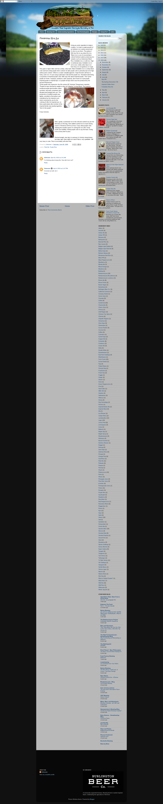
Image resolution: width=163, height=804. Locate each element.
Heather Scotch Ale (112, 177)
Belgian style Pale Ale (104, 248)
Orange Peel (102, 456)
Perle (100, 474)
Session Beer (102, 528)
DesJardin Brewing (106, 741)
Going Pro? (104, 32)
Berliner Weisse (103, 253)
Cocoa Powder (102, 327)
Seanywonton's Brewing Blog (109, 709)
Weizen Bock (102, 574)
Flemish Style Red (111, 119)
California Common (104, 291)
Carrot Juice (102, 296)
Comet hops (102, 336)
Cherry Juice (102, 307)
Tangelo (100, 551)
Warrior (100, 571)
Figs (99, 364)
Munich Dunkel (102, 440)
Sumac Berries (102, 546)
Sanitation (101, 522)
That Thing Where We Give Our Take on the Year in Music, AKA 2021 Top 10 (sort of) (110, 629)
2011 (102, 55)
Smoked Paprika (103, 535)
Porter (100, 488)
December (105, 62)
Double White (102, 350)
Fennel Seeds (102, 361)
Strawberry (101, 542)
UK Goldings (102, 562)
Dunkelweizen (102, 352)
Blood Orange (102, 266)
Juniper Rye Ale (111, 188)
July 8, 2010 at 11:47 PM (60, 168)
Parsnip (100, 467)
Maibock (100, 429)
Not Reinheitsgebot (83, 32)
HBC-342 (101, 391)
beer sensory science (107, 688)
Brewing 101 (51, 32)
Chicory (100, 309)
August (104, 72)
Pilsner (100, 476)
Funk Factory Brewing (107, 656)
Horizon (100, 404)
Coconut (100, 330)
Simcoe (100, 531)
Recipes (94, 32)
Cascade (101, 298)
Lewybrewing (104, 662)
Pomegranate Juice (104, 485)
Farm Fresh (102, 359)
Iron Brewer (101, 413)
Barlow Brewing (105, 668)
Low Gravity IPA (111, 108)
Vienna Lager (102, 569)
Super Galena (102, 549)
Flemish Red (102, 368)
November (105, 65)
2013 (102, 50)
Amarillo (100, 230)
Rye (99, 510)
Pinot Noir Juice (103, 481)
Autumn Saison (104, 697)
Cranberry (101, 343)
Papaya (100, 465)
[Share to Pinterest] (80, 144)
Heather (100, 393)
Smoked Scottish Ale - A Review (109, 677)
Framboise (101, 370)
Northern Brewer (103, 443)
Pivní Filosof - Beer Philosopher (110, 650)
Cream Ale (101, 345)
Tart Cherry (101, 555)
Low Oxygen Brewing (106, 683)
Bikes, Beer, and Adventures (109, 701)
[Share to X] (77, 144)
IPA (99, 411)
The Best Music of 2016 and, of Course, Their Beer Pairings (109, 670)
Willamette (101, 587)
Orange (100, 454)
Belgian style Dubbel (104, 246)
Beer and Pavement (106, 625)
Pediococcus (102, 472)
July (103, 74)
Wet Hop (101, 576)
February (105, 97)
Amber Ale (101, 233)
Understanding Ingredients (66, 32)
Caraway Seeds (103, 294)
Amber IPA (101, 235)
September (105, 69)
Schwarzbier (102, 524)
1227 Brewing (104, 695)
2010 (102, 57)
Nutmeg (100, 447)
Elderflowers (102, 357)
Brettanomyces (102, 273)
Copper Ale (101, 339)
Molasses (101, 438)
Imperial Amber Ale (104, 406)
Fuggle (100, 375)
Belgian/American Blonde (107, 730)
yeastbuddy (104, 723)
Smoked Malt (102, 533)
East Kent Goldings (104, 354)
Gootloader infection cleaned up (109, 621)
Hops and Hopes (105, 729)
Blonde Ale (101, 264)
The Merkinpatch (105, 644)
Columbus (101, 334)
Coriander (101, 341)
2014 (102, 47)
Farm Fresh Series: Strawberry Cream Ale (112, 212)
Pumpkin (101, 490)
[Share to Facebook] (78, 144)
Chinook (100, 316)
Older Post (90, 206)
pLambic (101, 483)
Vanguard (101, 564)
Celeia (100, 300)
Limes (100, 427)
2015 (102, 45)
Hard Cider (101, 388)
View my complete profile (47, 774)
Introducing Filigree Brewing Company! (110, 710)
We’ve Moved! (104, 724)
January (104, 100)
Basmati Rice (102, 242)
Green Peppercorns (104, 384)
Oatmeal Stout (102, 452)
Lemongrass (102, 424)
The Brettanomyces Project (109, 619)
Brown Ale (101, 280)
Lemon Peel (102, 422)
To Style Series (102, 560)
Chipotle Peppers (103, 318)
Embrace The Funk (106, 604)
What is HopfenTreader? (105, 578)
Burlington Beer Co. (104, 289)
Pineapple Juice (103, 479)
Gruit (99, 386)
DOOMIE (102, 645)
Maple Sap (101, 431)
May (103, 90)
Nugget (100, 445)
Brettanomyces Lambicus (106, 278)
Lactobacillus (102, 418)
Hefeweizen (101, 395)
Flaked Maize (102, 366)
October (104, 67)
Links (112, 32)
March (104, 95)
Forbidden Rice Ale (107, 87)
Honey (100, 400)
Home (42, 32)
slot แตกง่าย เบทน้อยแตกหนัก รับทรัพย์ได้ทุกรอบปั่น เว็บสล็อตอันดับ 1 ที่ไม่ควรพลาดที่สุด (110, 613)
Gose (100, 382)
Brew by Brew (104, 744)
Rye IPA (104, 79)
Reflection (103, 657)
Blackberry (101, 262)
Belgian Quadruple (111, 130)
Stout (100, 540)
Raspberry (101, 497)
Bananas (101, 237)
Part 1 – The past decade (107, 606)
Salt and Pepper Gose (112, 142)
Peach (100, 470)
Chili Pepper (102, 312)
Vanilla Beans (102, 567)
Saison (100, 517)
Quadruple (101, 494)
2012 (102, 52)
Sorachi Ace (102, 537)
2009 (102, 60)
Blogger (92, 799)
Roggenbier (101, 506)
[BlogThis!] (75, 144)
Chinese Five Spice (104, 314)
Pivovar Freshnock (106, 735)
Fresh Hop (101, 373)
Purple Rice (53, 147)
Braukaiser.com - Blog (107, 682)
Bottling (100, 271)
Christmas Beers (105, 718)
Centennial (101, 303)
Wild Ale (100, 583)
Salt (99, 519)
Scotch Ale (101, 526)
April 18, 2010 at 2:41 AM (58, 157)
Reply (46, 162)
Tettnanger (101, 558)
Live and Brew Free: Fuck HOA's (109, 663)
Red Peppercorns (103, 501)
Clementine (101, 325)
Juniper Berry (102, 415)
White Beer (101, 580)
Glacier (100, 379)
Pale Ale (46, 147)
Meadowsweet (102, 436)
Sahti (99, 515)
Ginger (100, 377)
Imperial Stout (102, 409)
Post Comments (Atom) (55, 210)
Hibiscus (100, 397)
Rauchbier (101, 499)
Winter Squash (102, 589)
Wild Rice (101, 585)
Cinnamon (101, 321)
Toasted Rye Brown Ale (113, 153)
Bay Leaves (101, 244)
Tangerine (101, 553)
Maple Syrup (102, 434)
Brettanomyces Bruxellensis (106, 275)
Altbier (100, 228)
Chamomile (101, 305)
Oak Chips (101, 449)
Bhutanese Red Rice (104, 255)
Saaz (99, 513)
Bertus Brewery (105, 610)
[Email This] (73, 144)
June (103, 77)
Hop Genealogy (103, 402)
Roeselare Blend (103, 504)
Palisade (101, 463)
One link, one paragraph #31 (108, 600)
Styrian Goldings (103, 544)
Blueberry (101, 269)
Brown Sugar (102, 284)
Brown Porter (102, 282)
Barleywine (101, 239)
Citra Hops (101, 323)
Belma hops (102, 251)
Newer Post (44, 206)
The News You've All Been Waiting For (110, 651)
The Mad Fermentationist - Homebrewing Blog (108, 635)
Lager (100, 420)
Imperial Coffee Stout (108, 84)
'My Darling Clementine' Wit (110, 82)
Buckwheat (101, 287)
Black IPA (101, 257)
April (103, 92)
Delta (100, 348)
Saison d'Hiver (110, 200)
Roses (100, 508)
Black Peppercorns (104, 260)
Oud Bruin (101, 458)
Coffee (100, 332)
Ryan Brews (104, 676)
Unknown (47, 157)
